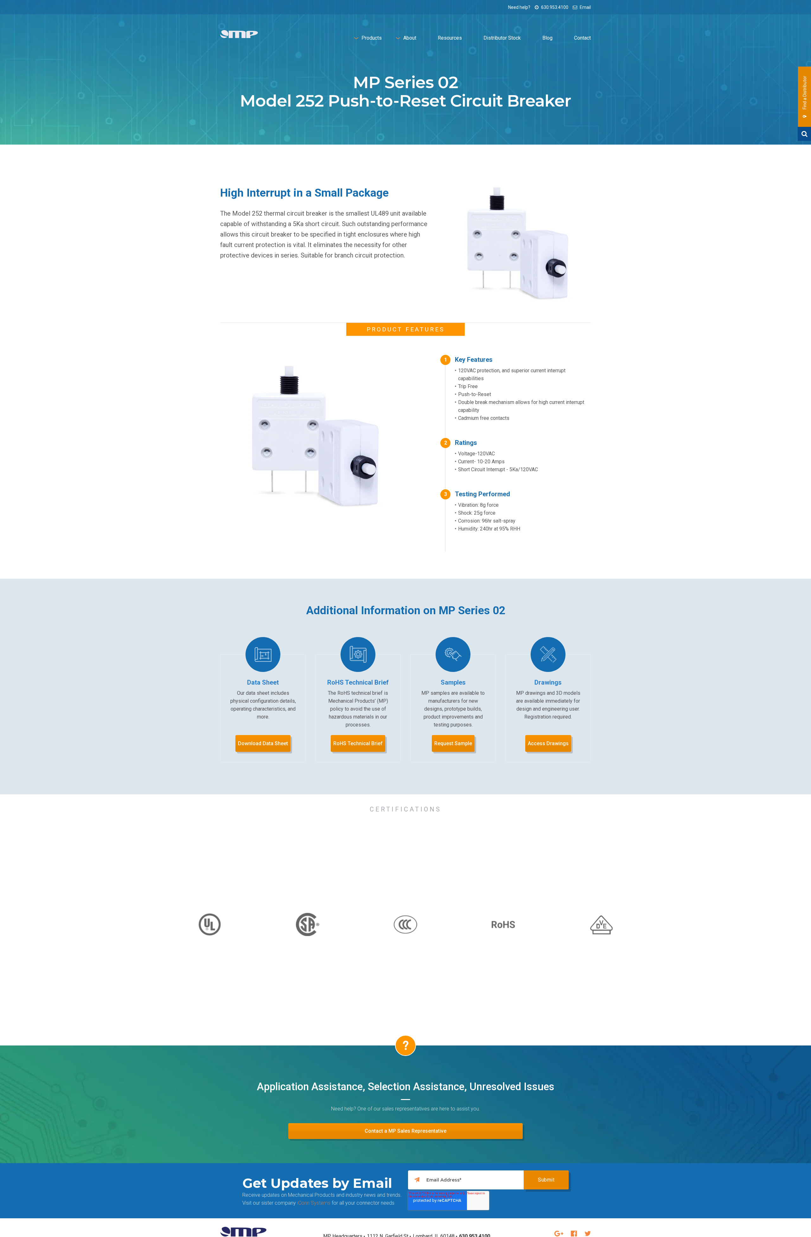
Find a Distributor (804, 93)
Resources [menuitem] (450, 38)
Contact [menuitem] (582, 38)
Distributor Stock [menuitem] (502, 38)
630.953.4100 (554, 7)
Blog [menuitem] (547, 38)
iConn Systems (313, 1203)
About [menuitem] (409, 38)
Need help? (519, 7)
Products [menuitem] (371, 38)
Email (585, 7)
